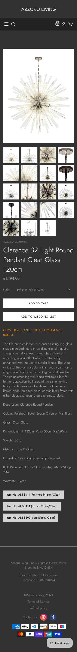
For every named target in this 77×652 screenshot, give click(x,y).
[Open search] (13, 24)
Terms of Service (39, 601)
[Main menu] (6, 24)
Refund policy (39, 608)
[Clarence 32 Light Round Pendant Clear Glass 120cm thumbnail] (11, 155)
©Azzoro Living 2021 (38, 595)
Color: (7, 290)
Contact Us (30, 617)
